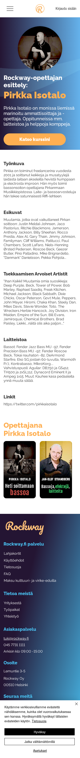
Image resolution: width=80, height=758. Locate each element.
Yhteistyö (11, 616)
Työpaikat (12, 610)
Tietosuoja (12, 567)
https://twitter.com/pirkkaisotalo (30, 404)
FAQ (7, 574)
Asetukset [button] (40, 750)
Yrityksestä (12, 603)
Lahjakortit (12, 553)
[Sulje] (73, 706)
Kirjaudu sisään (66, 8)
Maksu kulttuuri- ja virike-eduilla (30, 580)
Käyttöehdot (14, 560)
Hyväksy (40, 732)
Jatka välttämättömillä (39, 741)
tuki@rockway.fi (16, 638)
